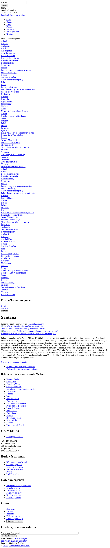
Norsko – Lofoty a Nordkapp (13, 116)
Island (3, 84)
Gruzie (4, 75)
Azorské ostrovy (8, 53)
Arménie (4, 48)
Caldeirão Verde (13, 384)
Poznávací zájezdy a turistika (18, 485)
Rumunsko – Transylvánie (12, 135)
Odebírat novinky (8, 536)
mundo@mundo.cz (14, 436)
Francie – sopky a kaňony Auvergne (16, 70)
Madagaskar (6, 104)
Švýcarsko (5, 152)
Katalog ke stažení (14, 495)
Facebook (5, 15)
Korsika (4, 96)
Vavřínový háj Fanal (15, 425)
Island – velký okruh (10, 87)
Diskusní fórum (13, 516)
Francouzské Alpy (8, 72)
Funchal (9, 394)
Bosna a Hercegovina (10, 58)
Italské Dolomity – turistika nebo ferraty (18, 89)
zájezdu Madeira (37, 324)
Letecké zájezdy (8, 232)
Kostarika (5, 99)
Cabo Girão (11, 382)
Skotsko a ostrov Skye (10, 142)
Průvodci (10, 511)
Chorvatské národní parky (12, 80)
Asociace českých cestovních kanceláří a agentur (14, 539)
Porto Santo (11, 413)
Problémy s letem (13, 474)
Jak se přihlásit (12, 32)
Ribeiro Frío (11, 420)
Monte (9, 396)
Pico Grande (11, 401)
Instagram (14, 15)
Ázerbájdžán (6, 51)
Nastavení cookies (15, 521)
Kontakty (10, 34)
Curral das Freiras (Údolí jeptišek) (20, 389)
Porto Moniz (11, 410)
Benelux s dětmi (8, 55)
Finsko (4, 68)
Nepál (3, 109)
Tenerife (4, 157)
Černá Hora (6, 65)
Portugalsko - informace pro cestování (22, 369)
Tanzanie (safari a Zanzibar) (13, 154)
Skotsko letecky (7, 145)
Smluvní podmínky (14, 518)
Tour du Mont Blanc (9, 162)
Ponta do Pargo (12, 408)
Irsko (3, 82)
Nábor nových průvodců (16, 462)
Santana (9, 423)
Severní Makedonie (9, 140)
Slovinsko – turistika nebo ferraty (15, 147)
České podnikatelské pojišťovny (16, 546)
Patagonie (5, 121)
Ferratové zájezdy (13, 493)
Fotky (8, 24)
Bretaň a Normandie (9, 60)
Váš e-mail (5, 533)
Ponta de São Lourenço (16, 406)
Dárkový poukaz (13, 498)
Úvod (3, 306)
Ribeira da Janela (13, 418)
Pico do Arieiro (12, 398)
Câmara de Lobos (13, 386)
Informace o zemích (14, 469)
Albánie (4, 41)
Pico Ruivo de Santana (16, 403)
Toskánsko (5, 159)
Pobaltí (4, 123)
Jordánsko (5, 94)
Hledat (4, 2)
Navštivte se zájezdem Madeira (14, 362)
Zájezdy (9, 22)
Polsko (4, 125)
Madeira (4, 106)
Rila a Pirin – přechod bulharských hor (17, 133)
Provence (5, 128)
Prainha (9, 415)
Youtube (22, 15)
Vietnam (4, 164)
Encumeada (11, 391)
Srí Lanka (5, 150)
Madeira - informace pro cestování (20, 366)
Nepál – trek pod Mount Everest (14, 111)
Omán (3, 118)
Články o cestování (14, 467)
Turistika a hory (13, 490)
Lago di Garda (7, 101)
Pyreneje (4, 130)
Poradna (9, 27)
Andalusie (5, 46)
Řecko (4, 137)
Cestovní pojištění (14, 464)
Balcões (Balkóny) (14, 379)
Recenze (10, 29)
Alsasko (4, 43)
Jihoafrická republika (10, 92)
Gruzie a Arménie (8, 77)
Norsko (4, 113)
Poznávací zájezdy (13, 166)
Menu (3, 8)
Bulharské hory (7, 63)
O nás (8, 20)
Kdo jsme (10, 509)
